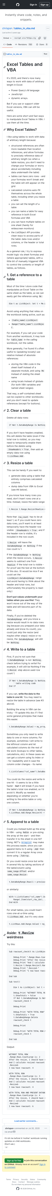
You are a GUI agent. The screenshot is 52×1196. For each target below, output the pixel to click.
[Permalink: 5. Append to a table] (5, 822)
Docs (14, 1182)
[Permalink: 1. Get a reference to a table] (5, 277)
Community (41, 1179)
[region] (26, 586)
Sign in (33, 4)
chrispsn (7, 28)
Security (24, 1179)
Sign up (44, 4)
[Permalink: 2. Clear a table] (5, 410)
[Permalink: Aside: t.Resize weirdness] (5, 935)
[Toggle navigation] (4, 4)
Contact (21, 1182)
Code (9, 44)
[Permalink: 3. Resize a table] (5, 463)
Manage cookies (33, 1182)
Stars (43, 44)
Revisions (25, 44)
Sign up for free (14, 1160)
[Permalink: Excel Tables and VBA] (5, 67)
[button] (39, 38)
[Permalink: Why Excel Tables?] (5, 129)
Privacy (16, 1179)
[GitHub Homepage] (17, 1188)
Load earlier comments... (26, 1121)
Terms (8, 1179)
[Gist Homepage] (17, 4)
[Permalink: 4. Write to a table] (5, 649)
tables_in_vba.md (24, 28)
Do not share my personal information (26, 1184)
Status (32, 1179)
